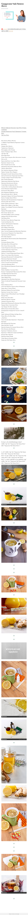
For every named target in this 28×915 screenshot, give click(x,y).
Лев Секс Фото (5, 135)
